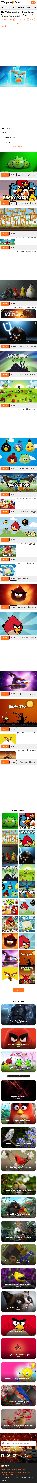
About (3, 1469)
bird (25, 19)
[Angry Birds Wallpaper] (10, 821)
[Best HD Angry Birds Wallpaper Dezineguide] (10, 958)
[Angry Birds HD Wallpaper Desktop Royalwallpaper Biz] (27, 838)
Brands (29, 7)
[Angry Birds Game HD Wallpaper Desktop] (27, 889)
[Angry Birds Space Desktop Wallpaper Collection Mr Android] (27, 975)
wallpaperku (19, 23)
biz (3, 26)
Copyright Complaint (7, 1472)
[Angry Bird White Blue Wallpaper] (27, 821)
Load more (18, 990)
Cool (23, 1448)
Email (23, 1469)
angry (4, 19)
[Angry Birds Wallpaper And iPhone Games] (27, 907)
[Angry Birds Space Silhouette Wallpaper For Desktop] (10, 872)
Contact (13, 1469)
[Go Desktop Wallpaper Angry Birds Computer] (10, 907)
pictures (28, 23)
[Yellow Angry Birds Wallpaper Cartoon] (10, 975)
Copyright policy (20, 1472)
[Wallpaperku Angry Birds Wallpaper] (27, 941)
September (4, 1450)
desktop (18, 19)
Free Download (18, 146)
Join (33, 2)
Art (7, 7)
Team (8, 1469)
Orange (11, 1450)
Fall (16, 1450)
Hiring (19, 1469)
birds (10, 19)
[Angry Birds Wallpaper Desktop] (10, 838)
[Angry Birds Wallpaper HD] (27, 855)
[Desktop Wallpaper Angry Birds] (27, 958)
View (5, 175)
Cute (27, 1448)
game (10, 23)
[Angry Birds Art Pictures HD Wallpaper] (10, 855)
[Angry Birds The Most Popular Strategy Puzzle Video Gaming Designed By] (10, 941)
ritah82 (7, 142)
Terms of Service (11, 1475)
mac (3, 23)
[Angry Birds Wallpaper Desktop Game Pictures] (10, 924)
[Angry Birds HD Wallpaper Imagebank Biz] (10, 889)
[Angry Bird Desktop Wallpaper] (27, 924)
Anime (13, 7)
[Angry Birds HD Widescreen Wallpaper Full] (27, 872)
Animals (21, 7)
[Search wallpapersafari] (3, 1443)
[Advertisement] (18, 46)
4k (2, 7)
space (31, 19)
